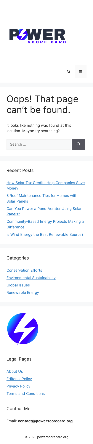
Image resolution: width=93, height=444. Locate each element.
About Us (14, 371)
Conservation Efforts (24, 270)
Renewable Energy (22, 292)
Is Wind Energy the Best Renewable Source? (44, 234)
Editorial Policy (19, 379)
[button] (69, 71)
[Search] (78, 144)
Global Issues (18, 285)
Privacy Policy (18, 386)
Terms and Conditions (25, 393)
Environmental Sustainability (31, 278)
